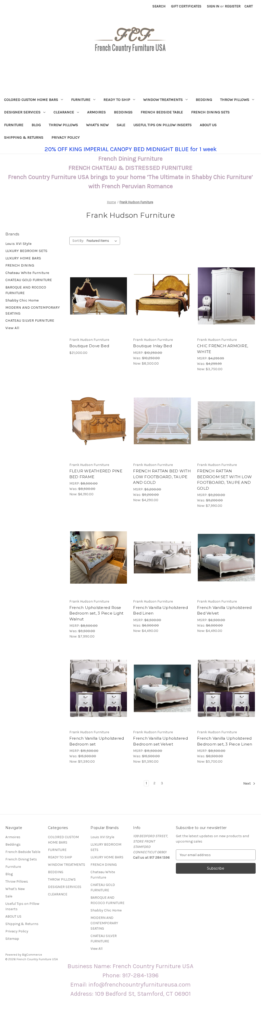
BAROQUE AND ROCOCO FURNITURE (25, 290)
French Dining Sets (210, 112)
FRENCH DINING (19, 265)
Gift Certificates (186, 6)
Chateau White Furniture (27, 272)
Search (158, 6)
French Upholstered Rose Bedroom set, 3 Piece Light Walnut (96, 613)
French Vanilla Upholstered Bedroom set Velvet (160, 741)
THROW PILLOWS (234, 99)
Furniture (13, 125)
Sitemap (12, 938)
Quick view (94, 287)
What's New (97, 125)
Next (247, 784)
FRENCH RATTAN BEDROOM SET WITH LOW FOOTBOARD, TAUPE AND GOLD (224, 480)
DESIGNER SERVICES (22, 112)
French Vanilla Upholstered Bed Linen (160, 610)
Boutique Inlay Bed (152, 345)
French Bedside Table (162, 112)
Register (233, 6)
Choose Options (98, 305)
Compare (96, 296)
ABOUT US (208, 125)
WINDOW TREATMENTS (163, 99)
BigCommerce (32, 954)
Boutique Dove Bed (89, 345)
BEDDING (204, 99)
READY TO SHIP (116, 99)
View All (12, 328)
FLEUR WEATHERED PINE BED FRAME (95, 474)
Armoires (96, 112)
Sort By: (78, 241)
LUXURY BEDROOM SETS (26, 250)
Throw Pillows (63, 125)
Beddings (123, 112)
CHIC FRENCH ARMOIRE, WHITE (222, 348)
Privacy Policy (65, 137)
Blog (36, 125)
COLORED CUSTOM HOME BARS (31, 99)
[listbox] (103, 241)
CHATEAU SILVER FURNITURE (29, 320)
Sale (121, 125)
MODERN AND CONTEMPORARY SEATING (32, 310)
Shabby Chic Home (22, 300)
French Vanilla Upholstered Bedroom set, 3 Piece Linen (224, 741)
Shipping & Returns (23, 137)
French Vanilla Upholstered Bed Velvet (224, 610)
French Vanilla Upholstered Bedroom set (96, 741)
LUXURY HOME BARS (23, 258)
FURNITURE (80, 99)
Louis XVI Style (18, 243)
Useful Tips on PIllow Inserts (163, 125)
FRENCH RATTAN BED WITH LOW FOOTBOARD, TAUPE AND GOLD (162, 477)
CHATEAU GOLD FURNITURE (28, 280)
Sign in (213, 6)
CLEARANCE (64, 112)
